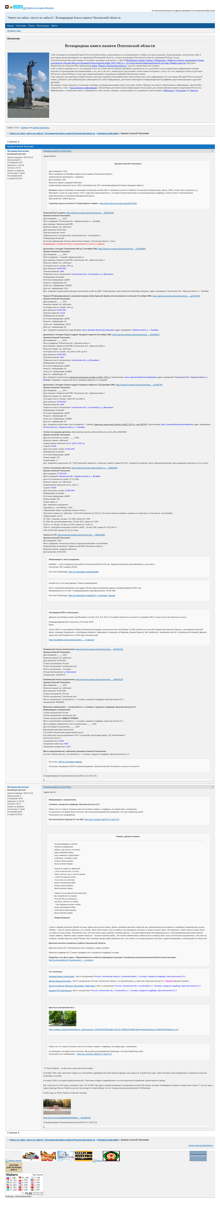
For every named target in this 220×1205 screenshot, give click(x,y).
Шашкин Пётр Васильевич (60, 990)
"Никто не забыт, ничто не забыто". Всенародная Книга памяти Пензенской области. (52, 133)
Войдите (25, 128)
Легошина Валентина (18, 151)
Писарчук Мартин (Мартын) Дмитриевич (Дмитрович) (72, 986)
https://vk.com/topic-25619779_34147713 (102, 819)
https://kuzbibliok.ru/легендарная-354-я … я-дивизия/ (71, 640)
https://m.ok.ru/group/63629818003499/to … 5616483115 (67, 1118)
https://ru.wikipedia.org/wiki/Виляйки (83, 572)
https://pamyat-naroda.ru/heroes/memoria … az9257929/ (176, 296)
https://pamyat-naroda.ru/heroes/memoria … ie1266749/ (139, 385)
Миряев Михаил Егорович (60, 981)
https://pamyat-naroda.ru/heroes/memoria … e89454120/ (99, 679)
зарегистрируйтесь (41, 128)
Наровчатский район (107, 133)
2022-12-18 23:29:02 (62, 151)
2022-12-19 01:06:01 (62, 787)
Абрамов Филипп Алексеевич (61, 976)
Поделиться (48, 151)
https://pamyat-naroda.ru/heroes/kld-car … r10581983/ (94, 468)
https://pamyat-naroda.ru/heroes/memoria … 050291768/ (90, 213)
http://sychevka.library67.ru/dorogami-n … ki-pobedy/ (71, 960)
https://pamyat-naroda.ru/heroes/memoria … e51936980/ (122, 249)
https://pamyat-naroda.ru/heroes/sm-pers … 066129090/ (81, 535)
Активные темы (14, 31)
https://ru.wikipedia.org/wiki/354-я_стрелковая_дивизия (91, 595)
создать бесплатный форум (200, 1145)
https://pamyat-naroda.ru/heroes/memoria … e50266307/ (136, 335)
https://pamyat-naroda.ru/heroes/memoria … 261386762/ (99, 649)
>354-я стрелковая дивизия (70, 762)
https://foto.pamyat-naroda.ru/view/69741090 (118, 203)
